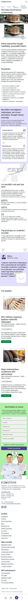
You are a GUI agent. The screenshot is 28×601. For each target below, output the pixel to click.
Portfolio (9, 6)
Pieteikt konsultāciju (6, 528)
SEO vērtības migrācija (7, 582)
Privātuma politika (5, 588)
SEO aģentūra (5, 533)
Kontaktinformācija (6, 535)
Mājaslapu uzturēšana (7, 564)
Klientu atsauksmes (6, 521)
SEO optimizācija (16, 7)
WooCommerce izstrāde (7, 559)
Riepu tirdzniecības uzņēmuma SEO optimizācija (10, 371)
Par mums (4, 531)
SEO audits (4, 575)
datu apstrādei (20, 444)
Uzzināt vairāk (6, 341)
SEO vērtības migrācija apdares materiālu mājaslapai (11, 319)
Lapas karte (4, 538)
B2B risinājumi (5, 549)
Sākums (3, 6)
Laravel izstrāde (5, 561)
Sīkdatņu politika (13, 588)
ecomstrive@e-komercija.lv (13, 503)
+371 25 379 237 (8, 502)
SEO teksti (4, 580)
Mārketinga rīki (5, 526)
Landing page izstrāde (7, 552)
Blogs (2, 523)
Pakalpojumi (4, 516)
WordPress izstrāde (6, 556)
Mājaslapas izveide (6, 545)
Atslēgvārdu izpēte (6, 578)
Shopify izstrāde (5, 554)
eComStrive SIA (5, 492)
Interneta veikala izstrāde (8, 547)
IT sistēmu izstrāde (6, 566)
